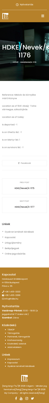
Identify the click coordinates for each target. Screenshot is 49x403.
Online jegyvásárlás (15, 253)
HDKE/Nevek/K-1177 (24, 206)
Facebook (26, 163)
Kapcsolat (10, 237)
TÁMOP (11, 329)
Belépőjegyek (12, 248)
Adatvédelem (14, 347)
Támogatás (13, 333)
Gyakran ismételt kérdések (19, 231)
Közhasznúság (14, 340)
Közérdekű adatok (16, 343)
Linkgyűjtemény (13, 242)
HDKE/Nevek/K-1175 (24, 188)
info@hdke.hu (11, 298)
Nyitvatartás (26, 4)
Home (16, 62)
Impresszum (13, 359)
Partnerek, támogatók (18, 336)
